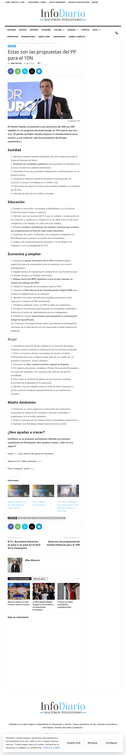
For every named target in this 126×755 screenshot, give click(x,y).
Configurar (111, 742)
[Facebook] (11, 71)
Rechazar (93, 742)
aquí (16, 453)
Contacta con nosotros (78, 2)
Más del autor (39, 579)
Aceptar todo (74, 742)
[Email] (32, 71)
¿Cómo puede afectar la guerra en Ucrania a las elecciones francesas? (43, 605)
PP (63, 518)
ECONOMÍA (46, 30)
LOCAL (95, 30)
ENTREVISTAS (12, 36)
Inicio (10, 43)
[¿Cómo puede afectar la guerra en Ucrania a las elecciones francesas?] (44, 591)
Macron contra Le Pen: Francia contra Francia (18, 603)
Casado (27, 518)
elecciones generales (51, 518)
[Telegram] (39, 71)
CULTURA (58, 30)
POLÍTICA (23, 30)
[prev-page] (74, 578)
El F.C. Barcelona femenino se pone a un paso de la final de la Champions (24, 545)
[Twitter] (25, 71)
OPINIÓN (71, 30)
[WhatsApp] (18, 71)
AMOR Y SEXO (44, 36)
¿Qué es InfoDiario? (57, 2)
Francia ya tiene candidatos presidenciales (65, 604)
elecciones (37, 518)
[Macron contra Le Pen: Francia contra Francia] (19, 591)
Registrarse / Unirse (37, 2)
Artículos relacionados (19, 579)
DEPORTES (34, 30)
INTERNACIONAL (28, 36)
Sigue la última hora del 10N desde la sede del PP (17, 505)
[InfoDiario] (63, 15)
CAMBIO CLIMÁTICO (77, 36)
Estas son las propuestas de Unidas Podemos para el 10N (63, 543)
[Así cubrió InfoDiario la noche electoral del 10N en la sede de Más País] (68, 491)
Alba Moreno (16, 63)
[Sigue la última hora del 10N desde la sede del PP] (18, 491)
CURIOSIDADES (59, 36)
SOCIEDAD (11, 30)
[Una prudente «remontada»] (43, 491)
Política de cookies (51, 748)
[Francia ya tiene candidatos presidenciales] (68, 591)
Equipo (95, 2)
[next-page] (78, 578)
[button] (116, 33)
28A (20, 518)
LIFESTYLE (85, 30)
